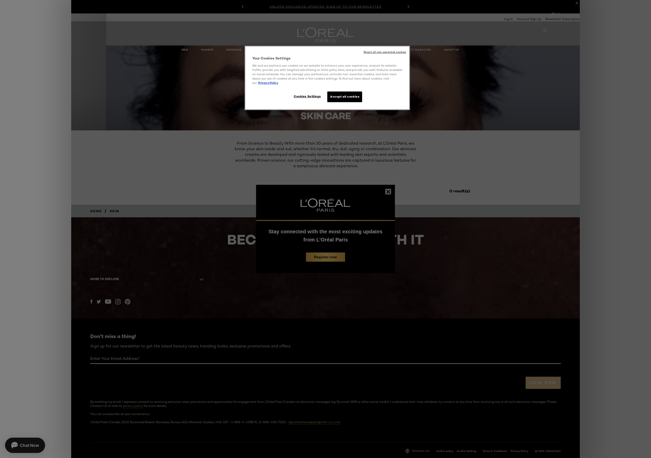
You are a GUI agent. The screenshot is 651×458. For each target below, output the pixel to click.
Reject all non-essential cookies (385, 52)
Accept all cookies (344, 96)
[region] (327, 78)
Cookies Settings (307, 96)
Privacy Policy (268, 83)
